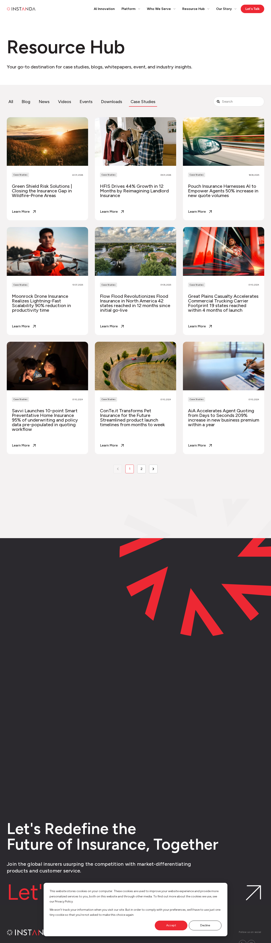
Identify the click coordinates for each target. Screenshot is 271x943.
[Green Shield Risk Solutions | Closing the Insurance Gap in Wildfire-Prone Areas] (47, 168)
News (44, 101)
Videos (64, 101)
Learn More (21, 212)
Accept (171, 925)
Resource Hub (193, 9)
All (10, 101)
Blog (26, 101)
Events (86, 101)
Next (153, 469)
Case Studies (143, 101)
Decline (205, 925)
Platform (129, 9)
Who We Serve (159, 9)
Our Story (224, 9)
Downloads (111, 101)
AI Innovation (104, 9)
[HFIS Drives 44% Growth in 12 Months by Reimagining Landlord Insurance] (135, 168)
